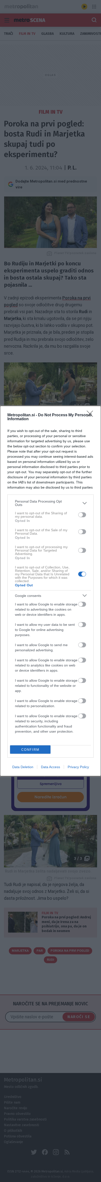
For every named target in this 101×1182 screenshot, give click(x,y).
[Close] (91, 415)
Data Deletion (22, 767)
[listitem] (50, 503)
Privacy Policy (78, 767)
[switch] (82, 514)
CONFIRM (30, 749)
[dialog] (50, 591)
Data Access (50, 767)
